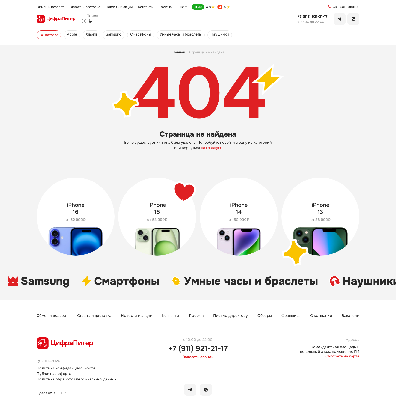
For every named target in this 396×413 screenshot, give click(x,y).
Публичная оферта (54, 374)
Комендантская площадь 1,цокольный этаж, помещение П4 (329, 349)
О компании (321, 316)
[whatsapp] (206, 390)
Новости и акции (119, 7)
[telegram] (190, 390)
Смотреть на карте (342, 356)
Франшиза (291, 316)
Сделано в (51, 393)
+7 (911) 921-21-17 (312, 16)
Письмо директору (230, 316)
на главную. (211, 148)
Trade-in (165, 7)
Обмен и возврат (50, 7)
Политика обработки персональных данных (76, 379)
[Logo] (56, 19)
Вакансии (350, 316)
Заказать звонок (346, 7)
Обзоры (264, 316)
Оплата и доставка (85, 7)
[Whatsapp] (353, 19)
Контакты (145, 7)
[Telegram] (340, 19)
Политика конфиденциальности (66, 368)
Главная (178, 52)
